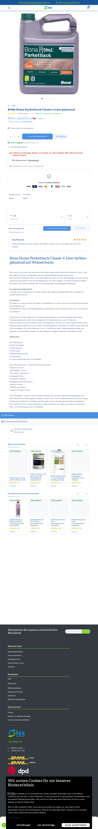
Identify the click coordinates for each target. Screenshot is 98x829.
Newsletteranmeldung (15, 652)
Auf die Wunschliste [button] (18, 147)
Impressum (12, 696)
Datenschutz (12, 683)
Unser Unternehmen (15, 655)
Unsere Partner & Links (16, 663)
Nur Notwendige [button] (46, 824)
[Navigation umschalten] (9, 7)
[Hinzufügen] (18, 136)
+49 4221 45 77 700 (17, 751)
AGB (9, 679)
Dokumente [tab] (8, 415)
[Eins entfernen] (10, 136)
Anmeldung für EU (14, 659)
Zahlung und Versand (15, 692)
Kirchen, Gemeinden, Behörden (18, 720)
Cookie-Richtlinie (14, 818)
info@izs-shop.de (17, 748)
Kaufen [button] (62, 136)
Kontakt (10, 712)
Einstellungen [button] (24, 824)
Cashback (11, 667)
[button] (26, 118)
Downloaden (20, 432)
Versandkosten (27, 122)
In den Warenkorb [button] (38, 136)
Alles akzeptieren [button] (75, 825)
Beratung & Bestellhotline (16, 699)
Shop (13, 106)
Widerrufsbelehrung (14, 688)
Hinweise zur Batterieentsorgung (19, 716)
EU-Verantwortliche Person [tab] (15, 421)
